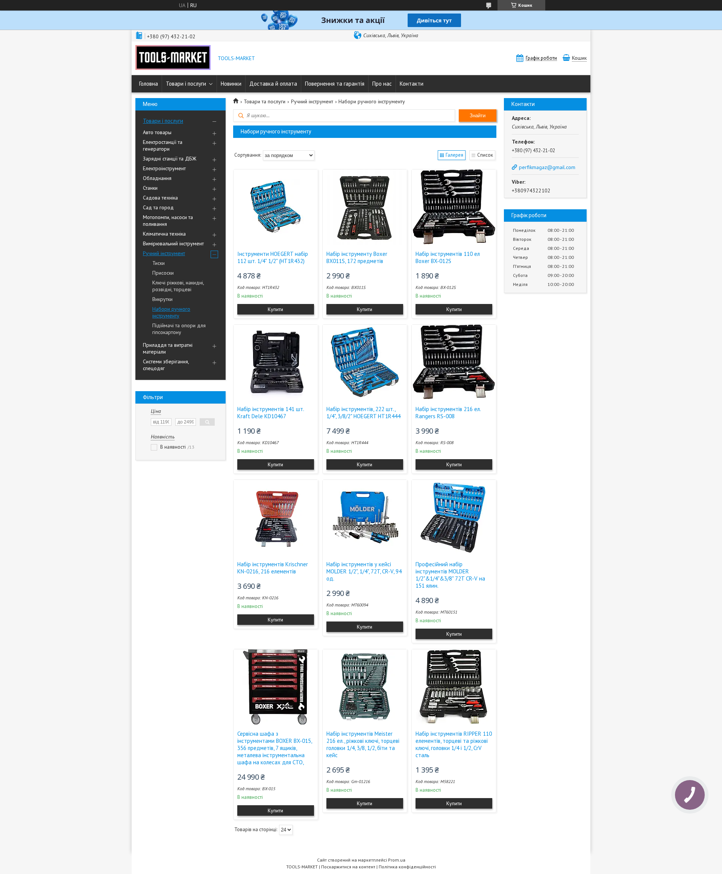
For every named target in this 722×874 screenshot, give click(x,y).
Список (485, 155)
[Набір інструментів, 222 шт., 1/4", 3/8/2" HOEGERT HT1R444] (365, 362)
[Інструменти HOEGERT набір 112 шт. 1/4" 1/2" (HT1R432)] (276, 207)
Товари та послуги (264, 101)
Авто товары (157, 132)
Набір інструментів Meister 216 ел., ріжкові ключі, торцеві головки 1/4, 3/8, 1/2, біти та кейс (362, 744)
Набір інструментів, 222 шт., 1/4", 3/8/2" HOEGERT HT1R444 (363, 412)
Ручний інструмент (164, 253)
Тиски (158, 263)
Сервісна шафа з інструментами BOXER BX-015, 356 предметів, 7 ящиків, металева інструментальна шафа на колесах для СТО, (274, 748)
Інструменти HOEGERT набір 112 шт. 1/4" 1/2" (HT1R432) (272, 257)
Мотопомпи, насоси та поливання (168, 220)
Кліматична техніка (164, 233)
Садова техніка (160, 197)
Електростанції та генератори (162, 145)
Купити (275, 309)
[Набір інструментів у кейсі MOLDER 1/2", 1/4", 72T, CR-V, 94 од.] (365, 517)
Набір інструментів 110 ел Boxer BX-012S (448, 257)
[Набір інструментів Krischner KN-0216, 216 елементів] (276, 517)
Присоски (163, 272)
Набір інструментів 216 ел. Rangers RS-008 (448, 412)
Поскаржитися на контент (348, 866)
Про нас (382, 83)
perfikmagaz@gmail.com (547, 167)
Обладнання (157, 178)
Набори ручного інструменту (171, 312)
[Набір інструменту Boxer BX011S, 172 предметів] (365, 207)
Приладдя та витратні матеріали (168, 348)
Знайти (477, 115)
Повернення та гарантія (334, 83)
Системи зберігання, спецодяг (166, 365)
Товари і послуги (186, 83)
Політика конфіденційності (407, 866)
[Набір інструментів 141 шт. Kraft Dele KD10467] (276, 362)
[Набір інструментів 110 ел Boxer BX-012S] (454, 207)
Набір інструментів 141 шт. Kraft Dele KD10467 (270, 412)
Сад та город (158, 207)
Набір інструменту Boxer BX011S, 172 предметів (356, 257)
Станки (150, 187)
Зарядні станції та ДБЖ (169, 158)
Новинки (231, 83)
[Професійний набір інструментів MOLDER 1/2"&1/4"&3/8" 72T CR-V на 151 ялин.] (454, 517)
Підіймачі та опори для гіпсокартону (179, 329)
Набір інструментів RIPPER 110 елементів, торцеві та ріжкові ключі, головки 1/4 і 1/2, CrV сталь (454, 744)
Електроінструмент (164, 168)
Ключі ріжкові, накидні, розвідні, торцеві (178, 286)
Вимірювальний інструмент (173, 243)
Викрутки (162, 299)
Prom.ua (396, 860)
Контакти (411, 83)
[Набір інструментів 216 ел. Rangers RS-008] (454, 362)
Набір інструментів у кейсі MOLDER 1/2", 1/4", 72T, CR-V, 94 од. (364, 571)
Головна (148, 83)
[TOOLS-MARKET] (173, 58)
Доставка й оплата (273, 83)
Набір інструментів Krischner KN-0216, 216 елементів (272, 568)
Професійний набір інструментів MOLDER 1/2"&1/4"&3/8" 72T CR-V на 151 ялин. (450, 575)
